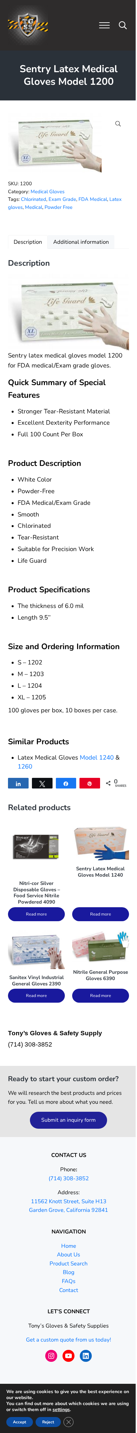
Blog (68, 1272)
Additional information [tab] (81, 242)
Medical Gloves (48, 191)
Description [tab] (28, 242)
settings (61, 1410)
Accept (19, 1422)
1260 (25, 766)
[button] (118, 123)
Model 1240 (97, 757)
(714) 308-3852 (69, 1178)
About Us (68, 1254)
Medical (33, 207)
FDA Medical (92, 199)
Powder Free (58, 207)
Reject (48, 1422)
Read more (36, 914)
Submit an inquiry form (68, 1120)
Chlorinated (33, 199)
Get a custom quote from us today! (68, 1340)
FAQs (68, 1281)
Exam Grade (62, 199)
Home (68, 1246)
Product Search (68, 1263)
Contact (68, 1290)
